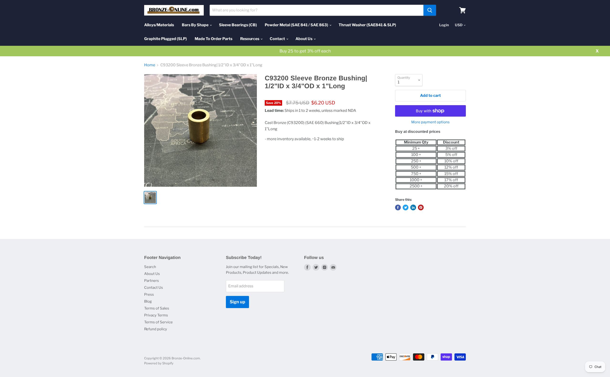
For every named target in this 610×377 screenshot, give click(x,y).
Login (444, 25)
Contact (278, 38)
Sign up (237, 301)
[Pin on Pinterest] (421, 207)
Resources (250, 38)
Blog (148, 301)
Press (149, 294)
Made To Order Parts (213, 38)
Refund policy (155, 329)
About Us (304, 38)
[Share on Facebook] (398, 207)
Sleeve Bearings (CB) (238, 25)
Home (149, 65)
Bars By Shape (195, 25)
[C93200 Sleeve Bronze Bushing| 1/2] (200, 130)
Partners (151, 281)
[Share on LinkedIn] (413, 207)
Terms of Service (158, 322)
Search (150, 267)
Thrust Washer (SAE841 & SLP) (367, 25)
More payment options (430, 122)
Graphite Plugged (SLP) (165, 38)
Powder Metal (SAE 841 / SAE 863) (297, 25)
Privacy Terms (156, 315)
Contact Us (153, 287)
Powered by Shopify (158, 363)
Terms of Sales (156, 308)
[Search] (429, 10)
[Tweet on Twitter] (405, 207)
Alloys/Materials (159, 25)
